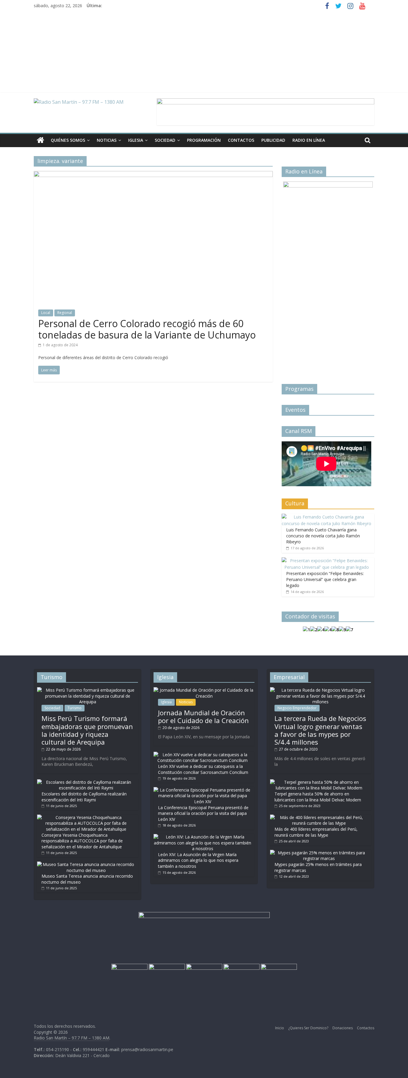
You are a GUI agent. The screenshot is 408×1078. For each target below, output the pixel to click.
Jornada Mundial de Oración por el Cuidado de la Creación (203, 716)
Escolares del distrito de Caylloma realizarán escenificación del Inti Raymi (84, 797)
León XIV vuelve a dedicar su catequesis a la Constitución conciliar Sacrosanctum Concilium (203, 769)
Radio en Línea (308, 140)
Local (45, 312)
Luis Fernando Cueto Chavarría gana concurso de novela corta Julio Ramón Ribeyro (323, 535)
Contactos (241, 140)
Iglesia (135, 140)
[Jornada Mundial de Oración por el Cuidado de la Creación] (204, 690)
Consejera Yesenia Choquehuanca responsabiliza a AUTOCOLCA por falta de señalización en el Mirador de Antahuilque (82, 841)
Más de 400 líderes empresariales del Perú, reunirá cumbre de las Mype (316, 832)
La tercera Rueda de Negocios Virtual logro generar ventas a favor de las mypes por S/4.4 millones (320, 730)
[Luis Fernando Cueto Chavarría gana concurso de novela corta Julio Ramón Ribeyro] (326, 517)
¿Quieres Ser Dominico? (308, 1027)
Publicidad (273, 140)
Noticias (106, 140)
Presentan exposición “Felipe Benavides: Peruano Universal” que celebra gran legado (325, 579)
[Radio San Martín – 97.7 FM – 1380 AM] (40, 140)
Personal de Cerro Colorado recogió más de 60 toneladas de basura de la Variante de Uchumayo (147, 329)
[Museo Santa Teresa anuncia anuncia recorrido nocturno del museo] (86, 864)
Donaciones (342, 1027)
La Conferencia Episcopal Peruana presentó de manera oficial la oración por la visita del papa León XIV (203, 813)
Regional (64, 312)
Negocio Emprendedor (297, 707)
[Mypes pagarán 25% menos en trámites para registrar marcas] (319, 853)
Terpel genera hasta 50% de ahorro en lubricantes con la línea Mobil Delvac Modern (317, 797)
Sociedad (165, 140)
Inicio (279, 1027)
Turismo (75, 707)
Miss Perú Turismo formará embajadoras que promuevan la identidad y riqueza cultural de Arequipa (87, 730)
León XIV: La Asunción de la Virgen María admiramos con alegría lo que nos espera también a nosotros (198, 860)
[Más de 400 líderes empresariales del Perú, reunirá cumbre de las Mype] (319, 817)
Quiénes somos (68, 140)
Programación (204, 140)
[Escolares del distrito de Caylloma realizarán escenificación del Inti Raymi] (86, 782)
